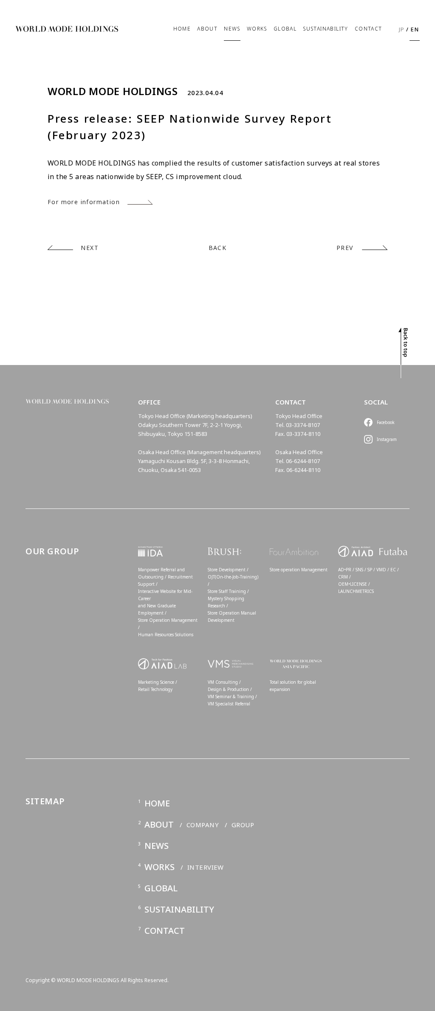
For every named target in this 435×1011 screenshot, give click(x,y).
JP (402, 29)
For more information (84, 202)
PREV (344, 248)
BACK (218, 248)
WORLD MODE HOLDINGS (113, 91)
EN (414, 29)
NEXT (90, 248)
